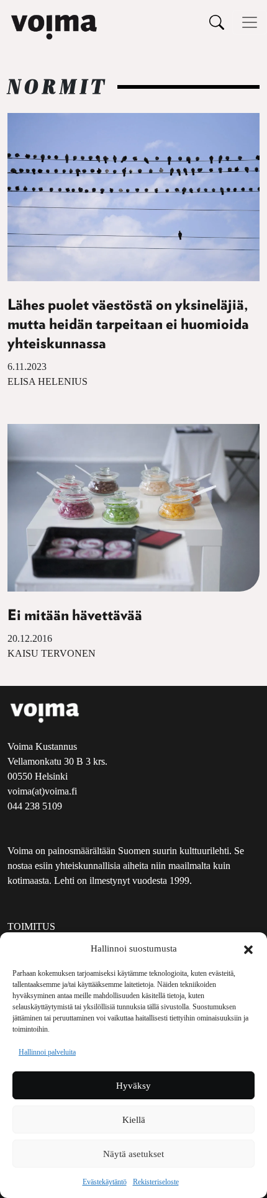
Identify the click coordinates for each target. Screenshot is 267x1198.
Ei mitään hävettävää (74, 615)
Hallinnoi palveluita (47, 1052)
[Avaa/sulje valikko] (249, 22)
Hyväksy (133, 1086)
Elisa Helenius (47, 381)
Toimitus (31, 926)
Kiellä (133, 1120)
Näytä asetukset (133, 1154)
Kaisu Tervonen (51, 653)
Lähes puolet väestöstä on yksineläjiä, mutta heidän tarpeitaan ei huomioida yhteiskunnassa (128, 324)
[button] (248, 948)
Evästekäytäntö (105, 1182)
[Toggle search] (216, 22)
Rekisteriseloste (156, 1182)
